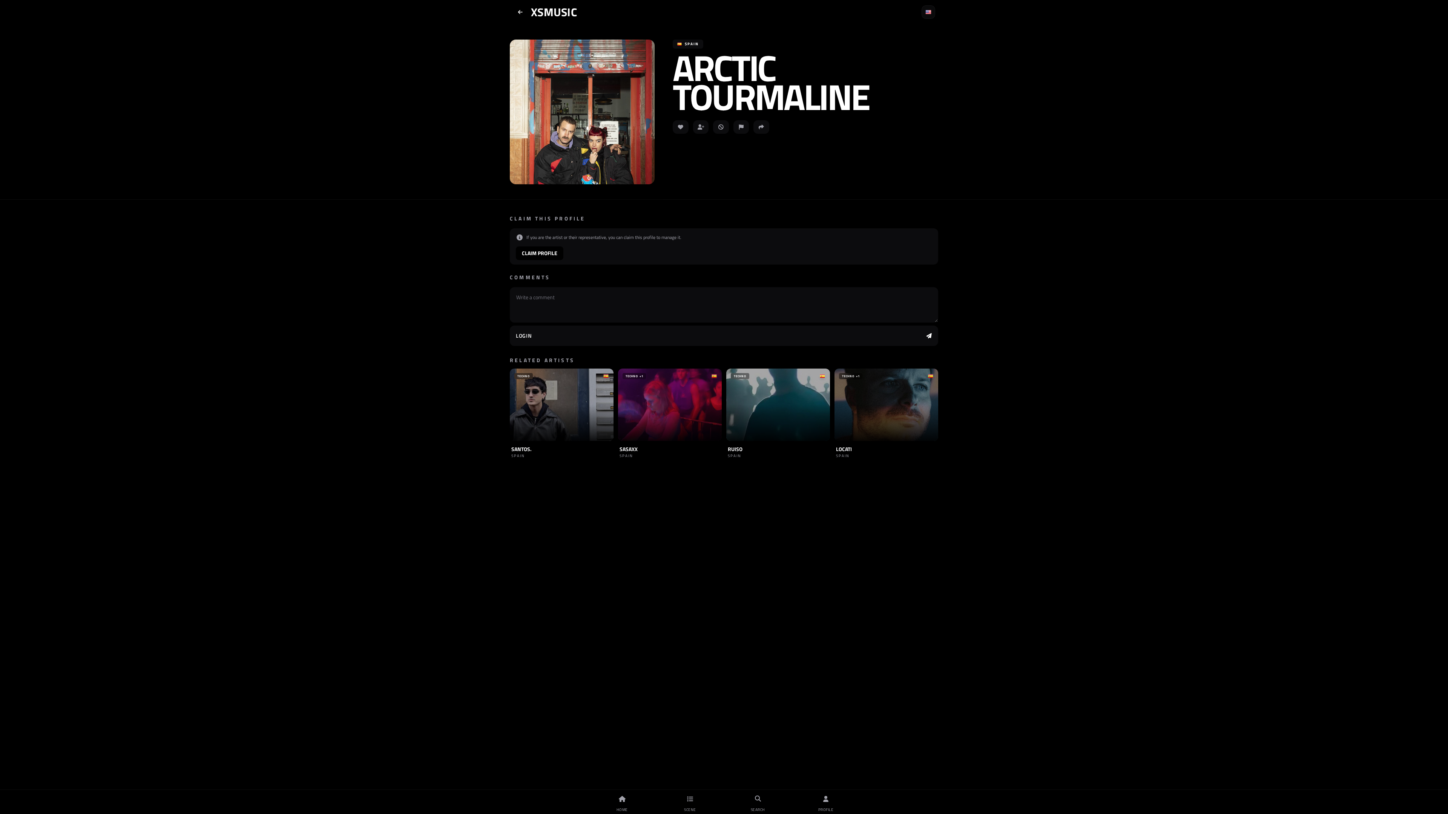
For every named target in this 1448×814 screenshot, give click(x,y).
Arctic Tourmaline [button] (771, 82)
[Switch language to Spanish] (928, 12)
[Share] (761, 127)
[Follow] (701, 127)
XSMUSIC (554, 12)
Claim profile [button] (539, 253)
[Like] (681, 127)
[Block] (721, 127)
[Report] (741, 127)
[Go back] (520, 12)
